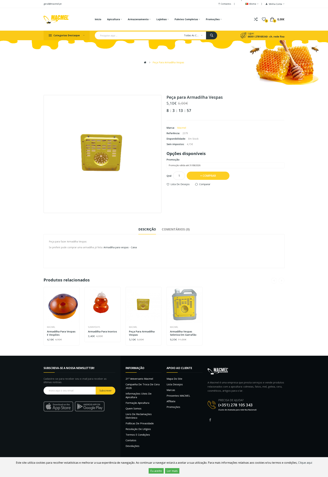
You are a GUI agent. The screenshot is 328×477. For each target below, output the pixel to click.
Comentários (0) (176, 229)
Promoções (173, 407)
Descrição (147, 229)
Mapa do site (174, 378)
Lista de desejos (180, 184)
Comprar (209, 176)
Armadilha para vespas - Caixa (120, 247)
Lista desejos (175, 384)
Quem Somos (133, 408)
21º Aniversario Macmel (139, 378)
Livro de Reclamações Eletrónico (139, 415)
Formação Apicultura (137, 402)
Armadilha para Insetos (102, 331)
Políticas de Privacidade (140, 423)
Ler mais (172, 471)
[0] (264, 19)
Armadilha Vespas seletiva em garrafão (183, 333)
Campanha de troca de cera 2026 (143, 386)
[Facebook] (210, 420)
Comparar (204, 184)
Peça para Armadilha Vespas (168, 62)
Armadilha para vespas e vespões (61, 333)
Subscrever (105, 390)
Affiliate (171, 401)
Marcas (171, 390)
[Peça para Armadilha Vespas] (102, 154)
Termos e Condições (138, 434)
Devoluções (132, 446)
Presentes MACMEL (178, 395)
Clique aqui (305, 463)
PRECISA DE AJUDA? (231, 400)
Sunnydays (94, 327)
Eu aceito (156, 471)
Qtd (169, 175)
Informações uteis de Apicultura (139, 395)
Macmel (181, 127)
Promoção (173, 159)
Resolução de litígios (138, 429)
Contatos (131, 440)
